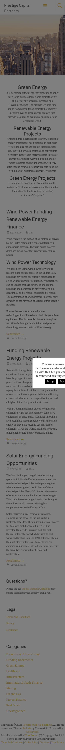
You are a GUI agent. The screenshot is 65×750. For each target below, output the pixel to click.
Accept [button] (50, 381)
